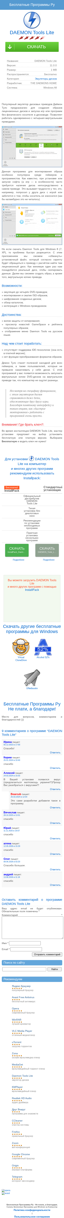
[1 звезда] (21, 38)
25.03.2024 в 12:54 (19, 797)
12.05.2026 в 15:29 (12, 846)
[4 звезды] (37, 38)
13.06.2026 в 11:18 (12, 877)
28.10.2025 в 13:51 (12, 815)
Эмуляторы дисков (46, 78)
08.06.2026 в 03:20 (12, 862)
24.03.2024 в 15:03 (12, 776)
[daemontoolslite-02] (32, 224)
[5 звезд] (42, 38)
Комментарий (32, 915)
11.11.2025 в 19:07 (12, 831)
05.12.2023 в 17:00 (12, 745)
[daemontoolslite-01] (32, 146)
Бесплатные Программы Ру (32, 5)
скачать (36, 46)
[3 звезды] (32, 38)
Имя (5, 943)
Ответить (55, 752)
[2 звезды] (26, 38)
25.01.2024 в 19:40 (12, 760)
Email (6, 949)
